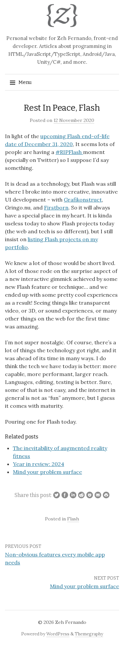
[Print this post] (105, 495)
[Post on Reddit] (80, 495)
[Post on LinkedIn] (72, 495)
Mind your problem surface (84, 586)
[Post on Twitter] (56, 495)
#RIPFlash (69, 152)
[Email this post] (97, 495)
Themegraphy (89, 634)
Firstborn (56, 207)
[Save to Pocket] (89, 495)
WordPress (57, 634)
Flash (73, 519)
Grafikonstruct (83, 199)
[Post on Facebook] (64, 495)
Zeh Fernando (70, 622)
